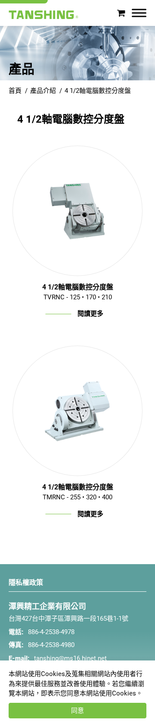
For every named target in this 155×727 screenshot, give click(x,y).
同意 (77, 710)
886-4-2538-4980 (51, 645)
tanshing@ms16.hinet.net (70, 658)
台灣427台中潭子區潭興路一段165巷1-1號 (68, 618)
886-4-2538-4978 (51, 632)
